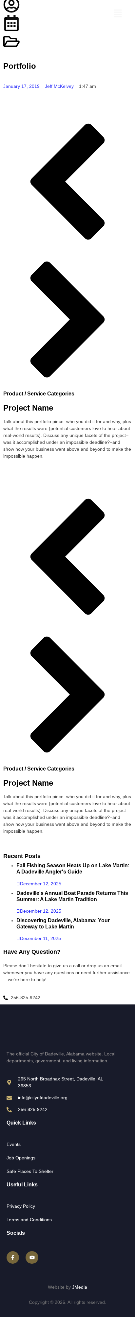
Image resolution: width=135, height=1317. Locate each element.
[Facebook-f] (13, 1257)
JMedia (79, 1287)
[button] (117, 14)
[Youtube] (32, 1257)
